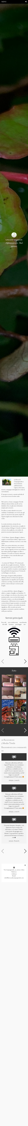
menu (4, 2)
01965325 (14, 874)
